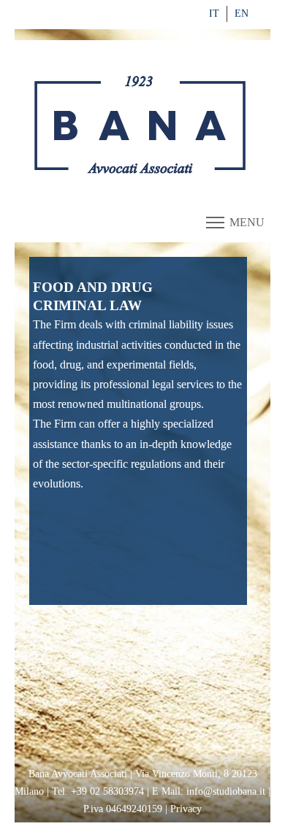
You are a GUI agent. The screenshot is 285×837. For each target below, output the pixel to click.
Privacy (186, 808)
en (241, 13)
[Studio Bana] (142, 126)
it (214, 13)
